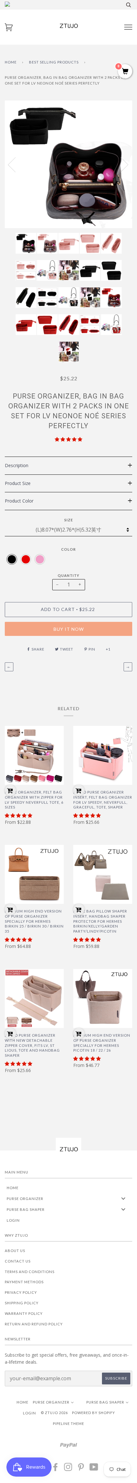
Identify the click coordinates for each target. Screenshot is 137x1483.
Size (68, 520)
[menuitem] (68, 1188)
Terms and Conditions (29, 1272)
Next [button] (120, 164)
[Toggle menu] (123, 1198)
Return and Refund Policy (34, 1324)
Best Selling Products (54, 62)
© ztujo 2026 (54, 1413)
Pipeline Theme (68, 1423)
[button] (68, 439)
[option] (68, 164)
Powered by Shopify (93, 1413)
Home (11, 62)
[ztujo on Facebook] (55, 1469)
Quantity (68, 575)
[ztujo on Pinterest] (81, 1469)
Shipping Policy (22, 1303)
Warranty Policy (24, 1313)
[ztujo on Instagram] (68, 1469)
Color (68, 549)
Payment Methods (24, 1282)
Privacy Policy (21, 1292)
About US (15, 1250)
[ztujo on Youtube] (94, 1469)
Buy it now (69, 629)
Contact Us (18, 1261)
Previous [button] (15, 164)
